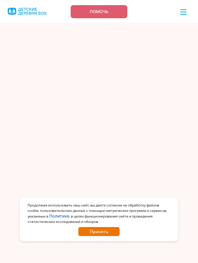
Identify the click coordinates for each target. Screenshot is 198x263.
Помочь (99, 11)
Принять (99, 231)
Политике (59, 216)
